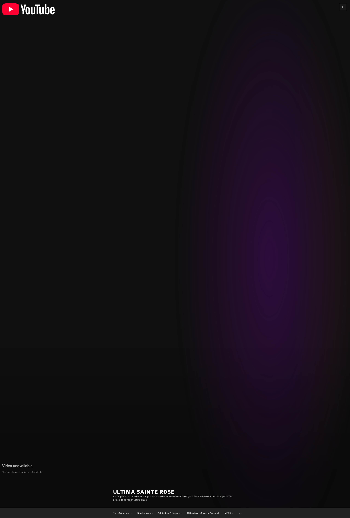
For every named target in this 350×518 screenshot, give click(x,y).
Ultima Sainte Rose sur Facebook (203, 513)
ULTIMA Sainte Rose (144, 492)
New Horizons (144, 513)
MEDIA (228, 513)
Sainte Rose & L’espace (169, 513)
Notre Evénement (121, 513)
